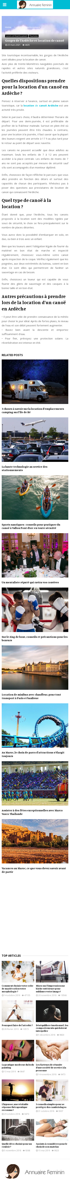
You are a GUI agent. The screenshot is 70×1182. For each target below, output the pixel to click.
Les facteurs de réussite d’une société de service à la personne (51, 1067)
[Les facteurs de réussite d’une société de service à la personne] (52, 1050)
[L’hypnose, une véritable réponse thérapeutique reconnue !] (18, 1090)
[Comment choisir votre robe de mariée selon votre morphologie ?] (18, 971)
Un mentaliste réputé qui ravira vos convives (30, 582)
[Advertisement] (35, 916)
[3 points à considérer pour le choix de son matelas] (52, 1130)
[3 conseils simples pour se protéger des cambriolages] (52, 1090)
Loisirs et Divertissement (17, 36)
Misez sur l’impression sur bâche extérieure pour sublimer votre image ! (50, 988)
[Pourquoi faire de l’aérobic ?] (18, 1011)
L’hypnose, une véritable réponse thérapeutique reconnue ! (15, 1107)
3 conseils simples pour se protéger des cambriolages (51, 1105)
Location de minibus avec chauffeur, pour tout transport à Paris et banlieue (31, 696)
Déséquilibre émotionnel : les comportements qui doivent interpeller (52, 1028)
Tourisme (34, 36)
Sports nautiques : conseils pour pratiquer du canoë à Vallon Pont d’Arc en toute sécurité (31, 526)
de (40, 105)
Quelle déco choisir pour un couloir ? (17, 1145)
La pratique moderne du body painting (18, 1066)
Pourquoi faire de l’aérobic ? (17, 1025)
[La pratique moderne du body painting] (18, 1050)
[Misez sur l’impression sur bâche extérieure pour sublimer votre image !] (52, 971)
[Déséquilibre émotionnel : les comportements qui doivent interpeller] (52, 1011)
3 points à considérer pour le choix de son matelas (51, 1145)
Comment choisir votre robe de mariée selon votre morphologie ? (17, 988)
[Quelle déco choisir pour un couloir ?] (18, 1130)
